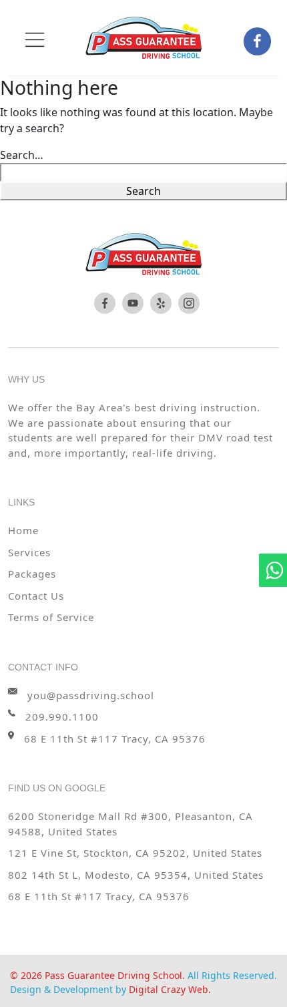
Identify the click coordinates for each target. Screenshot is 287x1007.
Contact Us (36, 595)
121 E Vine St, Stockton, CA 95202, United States (135, 852)
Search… (21, 155)
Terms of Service (51, 617)
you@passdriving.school (90, 695)
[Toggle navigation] (34, 40)
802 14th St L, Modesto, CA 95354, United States (136, 874)
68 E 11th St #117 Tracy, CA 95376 (99, 896)
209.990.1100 (62, 716)
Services (29, 552)
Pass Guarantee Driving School (113, 975)
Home (23, 530)
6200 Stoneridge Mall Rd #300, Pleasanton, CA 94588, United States (130, 823)
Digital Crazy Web (168, 989)
